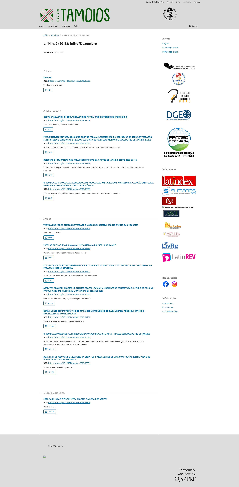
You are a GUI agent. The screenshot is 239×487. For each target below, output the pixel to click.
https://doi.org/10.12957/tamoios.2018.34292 (69, 317)
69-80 (49, 257)
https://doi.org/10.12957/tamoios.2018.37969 (69, 163)
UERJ (178, 2)
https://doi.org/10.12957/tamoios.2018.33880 (69, 248)
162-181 (50, 372)
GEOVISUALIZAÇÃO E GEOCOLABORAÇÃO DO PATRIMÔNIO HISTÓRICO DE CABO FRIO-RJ (85, 117)
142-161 (50, 349)
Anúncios (65, 26)
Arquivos (53, 26)
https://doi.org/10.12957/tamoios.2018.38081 (69, 189)
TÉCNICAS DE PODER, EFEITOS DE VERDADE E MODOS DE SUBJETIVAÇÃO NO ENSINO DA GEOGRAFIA (90, 225)
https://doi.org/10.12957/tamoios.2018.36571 (69, 271)
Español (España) (170, 47)
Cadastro (187, 2)
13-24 (49, 152)
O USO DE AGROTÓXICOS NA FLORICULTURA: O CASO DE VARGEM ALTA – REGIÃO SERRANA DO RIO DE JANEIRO (96, 333)
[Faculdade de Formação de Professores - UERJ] (179, 103)
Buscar (194, 26)
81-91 (49, 280)
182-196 (50, 411)
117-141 (50, 326)
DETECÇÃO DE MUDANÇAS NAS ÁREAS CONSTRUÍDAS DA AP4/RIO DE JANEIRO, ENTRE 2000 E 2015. (90, 160)
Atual (41, 26)
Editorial (47, 77)
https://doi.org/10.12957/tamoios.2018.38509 (69, 402)
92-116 (50, 303)
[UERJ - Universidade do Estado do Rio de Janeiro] (178, 85)
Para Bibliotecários (170, 311)
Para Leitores (167, 303)
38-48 (49, 198)
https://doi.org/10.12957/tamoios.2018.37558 (69, 120)
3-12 (49, 129)
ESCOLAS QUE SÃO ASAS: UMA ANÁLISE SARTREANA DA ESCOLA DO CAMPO (79, 245)
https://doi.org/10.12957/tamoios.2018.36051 (69, 363)
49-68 (49, 237)
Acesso (197, 2)
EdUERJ (170, 2)
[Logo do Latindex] (179, 185)
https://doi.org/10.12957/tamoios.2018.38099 (69, 143)
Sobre (77, 26)
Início (45, 35)
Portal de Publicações (155, 2)
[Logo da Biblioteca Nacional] (169, 204)
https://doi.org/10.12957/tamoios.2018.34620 (69, 228)
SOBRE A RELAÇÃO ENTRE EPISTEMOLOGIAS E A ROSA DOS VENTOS (75, 399)
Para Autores (167, 307)
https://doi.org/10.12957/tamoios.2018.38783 (69, 81)
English (165, 43)
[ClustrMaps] (44, 457)
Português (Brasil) (170, 51)
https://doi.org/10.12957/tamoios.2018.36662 (69, 294)
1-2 (48, 90)
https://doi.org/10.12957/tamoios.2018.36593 (69, 337)
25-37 (49, 175)
